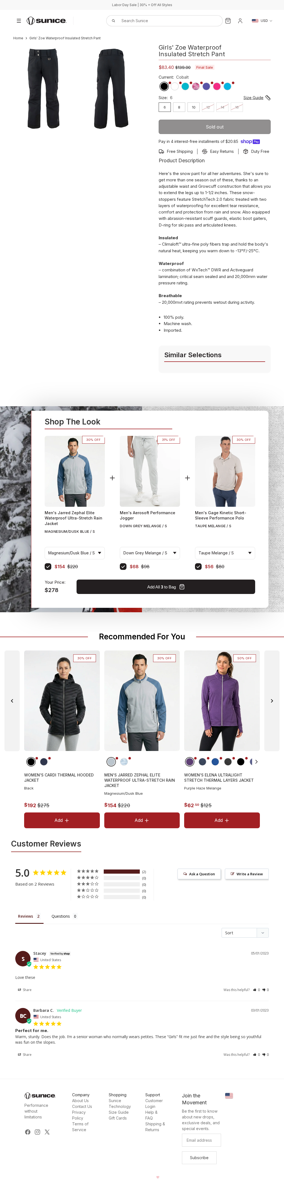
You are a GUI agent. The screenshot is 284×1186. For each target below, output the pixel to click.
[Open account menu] (240, 21)
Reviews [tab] (25, 916)
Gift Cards (118, 1118)
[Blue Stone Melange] (215, 762)
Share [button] (27, 989)
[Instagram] (37, 1132)
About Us (80, 1100)
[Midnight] (44, 762)
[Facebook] (27, 1132)
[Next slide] (272, 700)
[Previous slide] (12, 700)
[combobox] (158, 21)
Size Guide (119, 1112)
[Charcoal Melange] (228, 762)
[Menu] (19, 21)
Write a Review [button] (250, 873)
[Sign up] (199, 1157)
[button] (256, 762)
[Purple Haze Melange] (190, 762)
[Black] (31, 762)
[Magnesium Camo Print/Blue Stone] (124, 762)
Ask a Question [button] (202, 873)
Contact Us (82, 1106)
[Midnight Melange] (202, 762)
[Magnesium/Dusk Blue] (111, 762)
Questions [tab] (61, 916)
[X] (47, 1132)
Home (18, 38)
